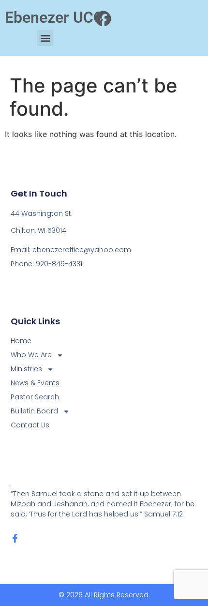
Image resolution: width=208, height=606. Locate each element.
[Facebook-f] (15, 538)
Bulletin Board (34, 411)
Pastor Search (35, 397)
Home (21, 341)
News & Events (35, 383)
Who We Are (31, 355)
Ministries (26, 369)
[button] (45, 38)
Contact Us (30, 425)
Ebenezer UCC (54, 17)
